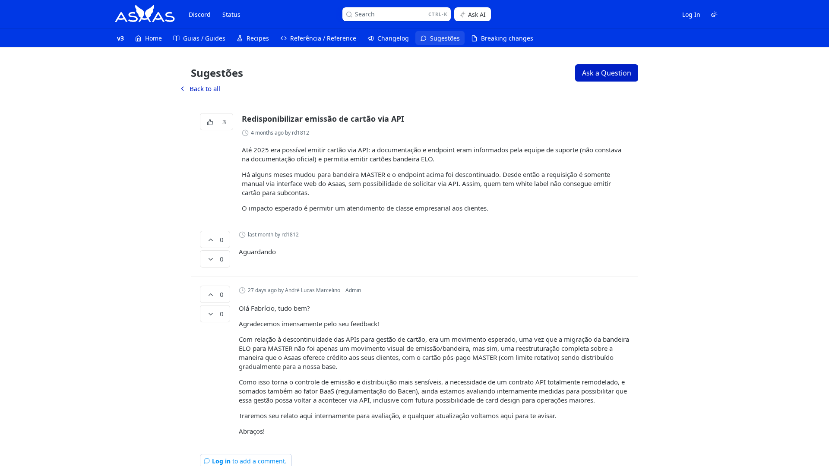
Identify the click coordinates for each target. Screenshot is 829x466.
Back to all (199, 88)
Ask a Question (606, 73)
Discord (200, 14)
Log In (691, 14)
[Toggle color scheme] (714, 14)
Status (231, 14)
